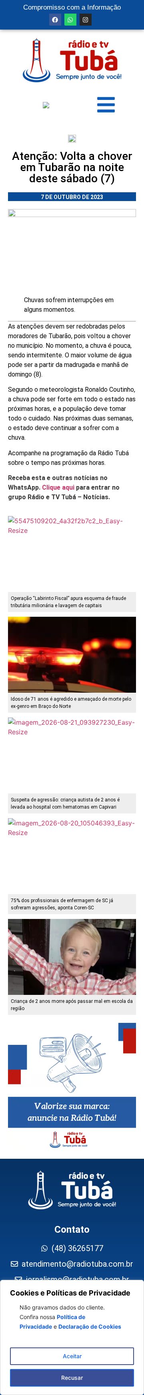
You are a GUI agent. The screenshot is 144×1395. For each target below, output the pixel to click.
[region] (72, 1337)
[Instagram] (86, 20)
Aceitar (72, 1356)
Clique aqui (58, 487)
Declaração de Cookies (89, 1326)
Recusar (72, 1377)
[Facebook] (55, 20)
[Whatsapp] (70, 20)
